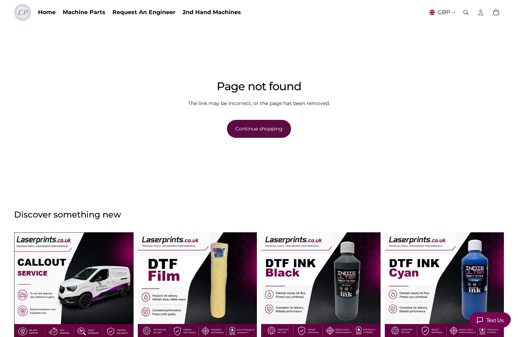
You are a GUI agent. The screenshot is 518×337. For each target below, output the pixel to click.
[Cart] (496, 12)
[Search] (466, 12)
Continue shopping (259, 128)
